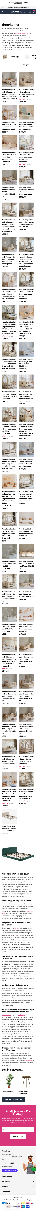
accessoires (28, 1060)
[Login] (30, 11)
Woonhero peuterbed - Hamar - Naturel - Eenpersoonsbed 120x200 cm (26, 728)
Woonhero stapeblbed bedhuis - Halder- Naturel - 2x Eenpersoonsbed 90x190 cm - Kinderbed (9, 795)
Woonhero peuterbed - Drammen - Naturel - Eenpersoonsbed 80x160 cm (9, 192)
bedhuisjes (21, 1015)
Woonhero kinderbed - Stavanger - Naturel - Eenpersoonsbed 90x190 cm (9, 761)
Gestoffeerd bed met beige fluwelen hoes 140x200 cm (9, 828)
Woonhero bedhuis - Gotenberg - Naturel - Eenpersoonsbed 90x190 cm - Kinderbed (26, 794)
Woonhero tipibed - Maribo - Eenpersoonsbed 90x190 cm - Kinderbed (26, 462)
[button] (2, 3)
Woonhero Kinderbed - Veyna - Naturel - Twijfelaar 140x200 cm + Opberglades (9, 259)
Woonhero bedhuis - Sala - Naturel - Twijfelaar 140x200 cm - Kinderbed (26, 125)
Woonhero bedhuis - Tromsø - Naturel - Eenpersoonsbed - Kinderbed (9, 395)
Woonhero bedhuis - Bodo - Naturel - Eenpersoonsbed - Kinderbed (26, 760)
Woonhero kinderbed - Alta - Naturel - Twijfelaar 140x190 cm (26, 564)
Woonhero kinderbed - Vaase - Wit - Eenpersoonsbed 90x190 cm (26, 627)
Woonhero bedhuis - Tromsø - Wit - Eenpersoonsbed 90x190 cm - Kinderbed (26, 157)
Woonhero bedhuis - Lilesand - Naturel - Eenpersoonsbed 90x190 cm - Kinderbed (9, 429)
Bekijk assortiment (3, 11)
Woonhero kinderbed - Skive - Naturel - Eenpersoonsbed (26, 190)
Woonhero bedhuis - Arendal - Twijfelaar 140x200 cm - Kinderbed (9, 627)
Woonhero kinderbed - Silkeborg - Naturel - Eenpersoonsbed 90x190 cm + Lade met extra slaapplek (9, 225)
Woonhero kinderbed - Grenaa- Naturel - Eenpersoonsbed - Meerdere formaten (9, 463)
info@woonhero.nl (7, 1166)
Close (18, 1176)
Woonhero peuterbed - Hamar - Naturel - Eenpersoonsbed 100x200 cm (9, 728)
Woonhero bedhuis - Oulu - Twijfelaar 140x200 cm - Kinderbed (9, 564)
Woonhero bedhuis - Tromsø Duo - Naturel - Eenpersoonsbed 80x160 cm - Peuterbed (9, 294)
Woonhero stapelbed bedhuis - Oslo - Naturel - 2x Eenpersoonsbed (9, 125)
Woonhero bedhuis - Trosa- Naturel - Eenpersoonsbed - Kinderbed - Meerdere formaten (26, 496)
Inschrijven (18, 1136)
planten (16, 928)
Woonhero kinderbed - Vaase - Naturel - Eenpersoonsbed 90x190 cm (9, 596)
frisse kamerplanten (21, 33)
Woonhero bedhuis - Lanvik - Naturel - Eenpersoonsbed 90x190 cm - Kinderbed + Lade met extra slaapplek (26, 260)
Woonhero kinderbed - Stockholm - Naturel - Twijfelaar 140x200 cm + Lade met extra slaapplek (9, 94)
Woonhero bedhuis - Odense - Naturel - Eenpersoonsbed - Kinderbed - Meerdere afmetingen (9, 364)
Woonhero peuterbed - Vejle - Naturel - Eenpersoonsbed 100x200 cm (26, 223)
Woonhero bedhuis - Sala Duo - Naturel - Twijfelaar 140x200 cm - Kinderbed (9, 157)
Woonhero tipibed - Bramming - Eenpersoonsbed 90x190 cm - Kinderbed (26, 364)
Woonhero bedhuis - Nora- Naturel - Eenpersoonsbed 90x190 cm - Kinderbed (9, 533)
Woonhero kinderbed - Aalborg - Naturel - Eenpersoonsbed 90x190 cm (9, 696)
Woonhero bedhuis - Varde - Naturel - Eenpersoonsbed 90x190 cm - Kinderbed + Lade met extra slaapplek (26, 430)
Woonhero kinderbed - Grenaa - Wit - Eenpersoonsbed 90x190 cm (26, 532)
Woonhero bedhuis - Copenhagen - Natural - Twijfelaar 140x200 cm (26, 93)
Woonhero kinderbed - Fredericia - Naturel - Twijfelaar (26, 594)
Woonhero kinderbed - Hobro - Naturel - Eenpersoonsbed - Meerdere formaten (26, 396)
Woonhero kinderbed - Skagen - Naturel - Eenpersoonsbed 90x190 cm (26, 659)
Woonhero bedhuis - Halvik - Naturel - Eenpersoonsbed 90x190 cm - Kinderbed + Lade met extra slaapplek (9, 328)
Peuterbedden (6, 1015)
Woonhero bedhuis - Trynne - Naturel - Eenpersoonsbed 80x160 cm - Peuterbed (26, 294)
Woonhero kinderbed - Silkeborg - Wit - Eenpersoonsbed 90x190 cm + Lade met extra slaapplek (9, 660)
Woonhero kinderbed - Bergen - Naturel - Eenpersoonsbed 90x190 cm (26, 696)
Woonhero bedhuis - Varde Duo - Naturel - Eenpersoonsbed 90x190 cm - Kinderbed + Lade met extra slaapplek (26, 329)
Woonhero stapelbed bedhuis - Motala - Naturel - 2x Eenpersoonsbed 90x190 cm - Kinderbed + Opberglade (9, 499)
